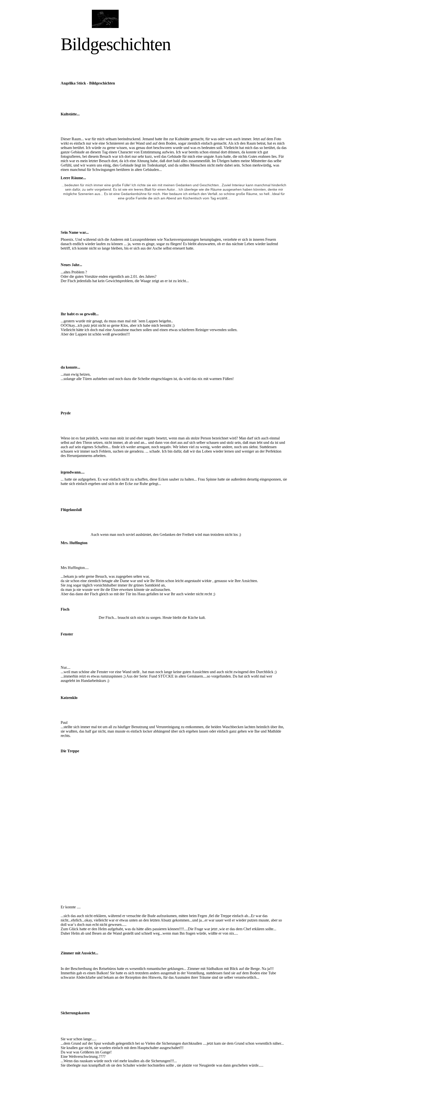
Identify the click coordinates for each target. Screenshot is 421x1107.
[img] (105, 19)
